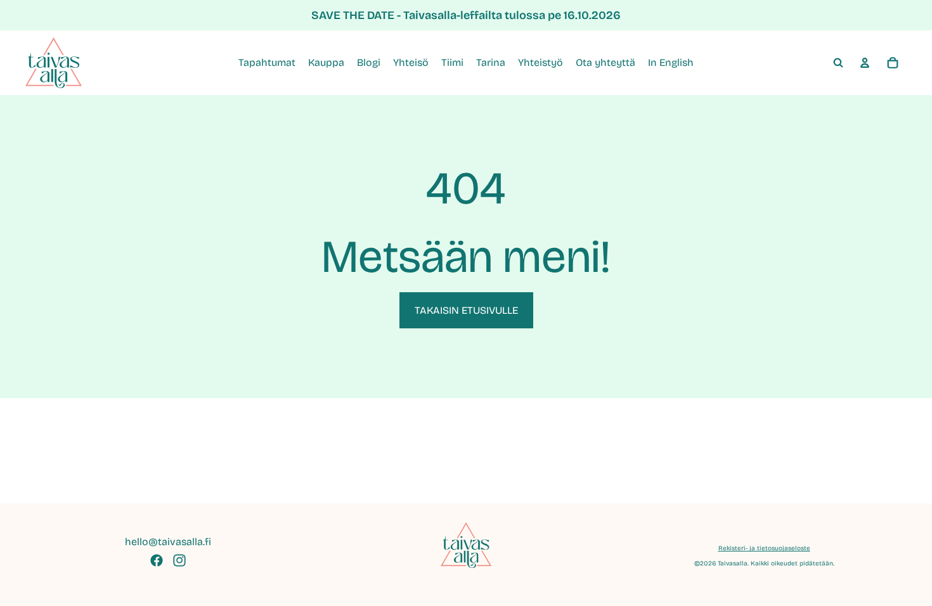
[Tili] (865, 63)
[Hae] (838, 63)
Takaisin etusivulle (466, 310)
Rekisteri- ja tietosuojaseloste (764, 548)
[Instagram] (179, 560)
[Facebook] (156, 560)
